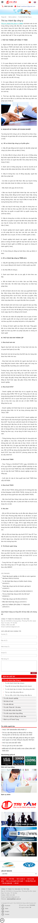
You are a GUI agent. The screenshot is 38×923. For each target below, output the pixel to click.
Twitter (6, 908)
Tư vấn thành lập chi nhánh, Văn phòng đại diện (20, 689)
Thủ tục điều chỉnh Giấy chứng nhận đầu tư (18, 695)
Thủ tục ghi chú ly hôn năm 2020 (12, 745)
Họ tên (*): (4, 634)
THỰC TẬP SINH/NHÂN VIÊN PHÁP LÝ (14, 729)
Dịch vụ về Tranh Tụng (11, 719)
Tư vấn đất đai (8, 704)
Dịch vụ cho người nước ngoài (14, 881)
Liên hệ (16, 883)
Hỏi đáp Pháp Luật (31, 881)
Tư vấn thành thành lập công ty (14, 683)
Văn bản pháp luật (7, 883)
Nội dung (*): (5, 659)
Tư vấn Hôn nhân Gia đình (12, 710)
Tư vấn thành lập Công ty (24, 17)
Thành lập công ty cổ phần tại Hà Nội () (17, 591)
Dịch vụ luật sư (12, 17)
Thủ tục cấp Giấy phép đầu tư (14, 692)
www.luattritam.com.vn (14, 899)
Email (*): (4, 652)
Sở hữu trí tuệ (8, 701)
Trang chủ (3, 17)
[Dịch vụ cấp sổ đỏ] (19, 857)
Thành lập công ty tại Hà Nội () (14, 599)
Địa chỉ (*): (4, 640)
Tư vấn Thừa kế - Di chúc (12, 707)
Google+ (7, 911)
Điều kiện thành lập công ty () (14, 602)
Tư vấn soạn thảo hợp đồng (13, 713)
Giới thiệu (12, 879)
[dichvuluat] (19, 14)
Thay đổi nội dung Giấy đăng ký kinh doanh (18, 686)
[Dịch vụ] (19, 811)
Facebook (7, 905)
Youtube (7, 914)
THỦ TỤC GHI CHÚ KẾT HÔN (11, 742)
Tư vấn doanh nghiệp (11, 698)
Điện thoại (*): (5, 646)
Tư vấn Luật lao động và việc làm (15, 716)
